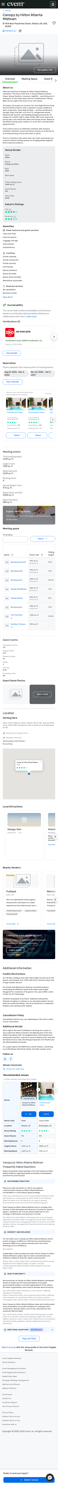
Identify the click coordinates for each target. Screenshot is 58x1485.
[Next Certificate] (54, 337)
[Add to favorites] (54, 23)
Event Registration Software (13, 1372)
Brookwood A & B (18, 562)
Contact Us (6, 1398)
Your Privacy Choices (10, 1406)
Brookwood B (16, 571)
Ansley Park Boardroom (19, 589)
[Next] (55, 80)
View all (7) (8, 297)
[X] (5, 1059)
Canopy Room (17, 598)
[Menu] (3, 4)
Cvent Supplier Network (11, 1358)
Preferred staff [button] (12, 914)
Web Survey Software (11, 1384)
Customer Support (9, 1402)
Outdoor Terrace (18, 624)
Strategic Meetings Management (15, 1380)
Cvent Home (7, 1394)
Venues (8, 11)
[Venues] (53, 4)
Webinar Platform (9, 1388)
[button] (27, 336)
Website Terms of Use (11, 1420)
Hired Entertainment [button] (14, 911)
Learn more (31, 316)
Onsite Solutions (8, 1362)
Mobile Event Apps (9, 1376)
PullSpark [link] (11, 891)
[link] (22, 881)
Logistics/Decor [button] (30, 911)
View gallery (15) (44, 70)
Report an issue (9, 1347)
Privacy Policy (8, 1413)
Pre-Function (17, 615)
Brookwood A (16, 580)
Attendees (8, 535)
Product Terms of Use (11, 1416)
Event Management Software (14, 1368)
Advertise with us (9, 1424)
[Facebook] (10, 1059)
